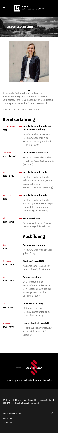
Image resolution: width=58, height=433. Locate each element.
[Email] (29, 89)
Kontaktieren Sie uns (12, 414)
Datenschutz (8, 422)
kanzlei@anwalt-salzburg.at (27, 403)
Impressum (7, 418)
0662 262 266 (8, 403)
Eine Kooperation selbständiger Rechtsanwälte (30, 380)
